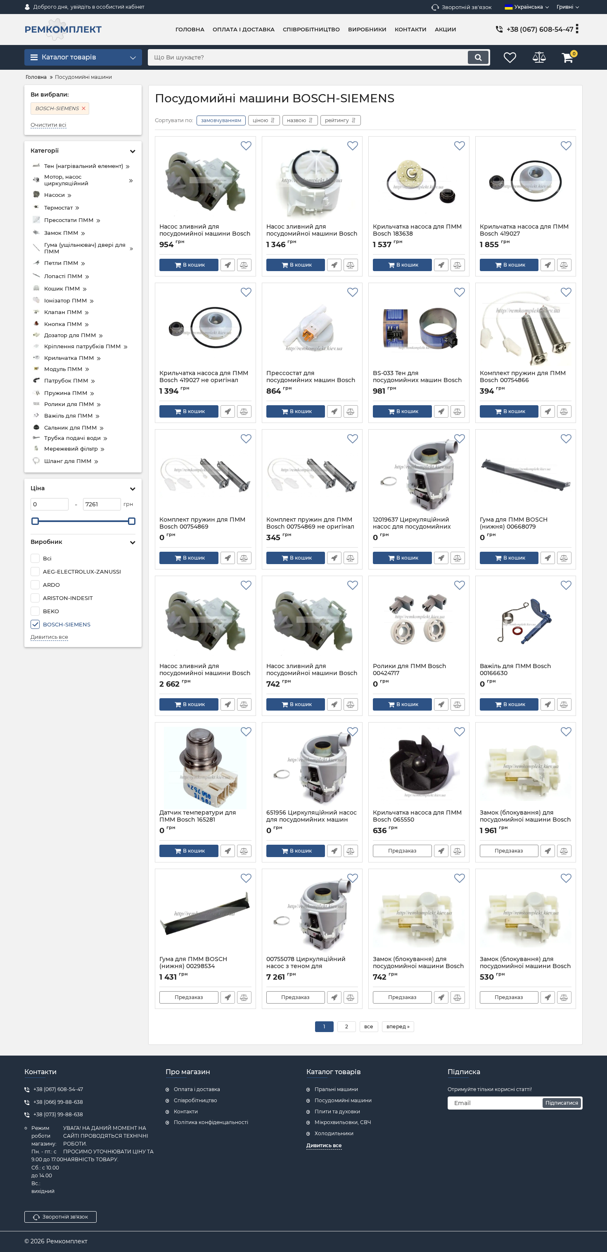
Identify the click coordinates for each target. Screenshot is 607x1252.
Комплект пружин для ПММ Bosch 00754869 (202, 527)
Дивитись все (49, 637)
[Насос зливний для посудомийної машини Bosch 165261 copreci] (312, 621)
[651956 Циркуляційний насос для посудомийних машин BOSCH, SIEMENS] (312, 768)
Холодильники (334, 1133)
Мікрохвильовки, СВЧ (343, 1122)
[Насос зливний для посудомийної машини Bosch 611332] (312, 182)
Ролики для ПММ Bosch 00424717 (409, 673)
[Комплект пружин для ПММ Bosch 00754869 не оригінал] (312, 475)
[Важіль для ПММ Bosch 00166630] (526, 621)
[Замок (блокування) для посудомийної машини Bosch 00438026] (526, 768)
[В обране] (246, 146)
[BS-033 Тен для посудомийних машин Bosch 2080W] (419, 328)
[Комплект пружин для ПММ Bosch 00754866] (526, 328)
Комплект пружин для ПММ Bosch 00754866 (523, 380)
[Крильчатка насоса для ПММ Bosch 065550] (419, 768)
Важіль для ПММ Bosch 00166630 (515, 673)
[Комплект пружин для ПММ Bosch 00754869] (205, 475)
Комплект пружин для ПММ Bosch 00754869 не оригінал (310, 527)
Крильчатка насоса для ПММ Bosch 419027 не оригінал (203, 380)
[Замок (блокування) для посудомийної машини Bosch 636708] (419, 914)
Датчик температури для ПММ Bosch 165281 (197, 820)
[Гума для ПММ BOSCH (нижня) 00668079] (526, 475)
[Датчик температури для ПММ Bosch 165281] (205, 768)
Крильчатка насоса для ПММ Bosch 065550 (417, 820)
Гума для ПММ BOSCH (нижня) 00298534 (193, 966)
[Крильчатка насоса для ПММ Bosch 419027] (526, 182)
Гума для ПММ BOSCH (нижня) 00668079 (514, 527)
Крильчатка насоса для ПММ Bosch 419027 (524, 234)
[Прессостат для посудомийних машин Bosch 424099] (312, 328)
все (368, 1026)
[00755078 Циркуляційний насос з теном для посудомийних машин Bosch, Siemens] (312, 914)
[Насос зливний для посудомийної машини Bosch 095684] (205, 621)
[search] (478, 57)
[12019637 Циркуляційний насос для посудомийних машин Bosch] (419, 475)
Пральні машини (336, 1089)
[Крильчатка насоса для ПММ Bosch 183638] (419, 182)
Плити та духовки (337, 1111)
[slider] (35, 521)
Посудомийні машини (343, 1100)
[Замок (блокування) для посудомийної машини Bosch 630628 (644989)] (526, 914)
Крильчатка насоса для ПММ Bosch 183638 (417, 234)
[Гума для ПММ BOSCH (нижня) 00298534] (205, 914)
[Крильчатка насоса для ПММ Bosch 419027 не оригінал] (205, 328)
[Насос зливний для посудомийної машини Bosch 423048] (205, 182)
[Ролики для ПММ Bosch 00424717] (419, 621)
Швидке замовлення (228, 265)
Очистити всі (48, 125)
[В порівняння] (244, 265)
